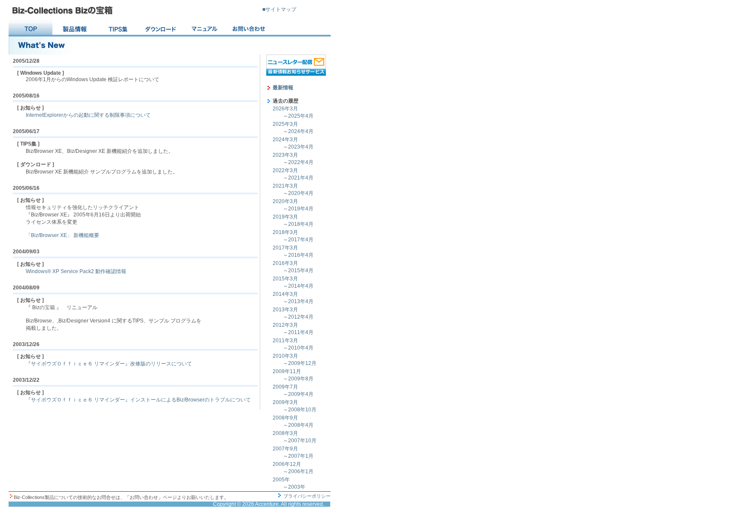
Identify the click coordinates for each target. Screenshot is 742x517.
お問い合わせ (249, 28)
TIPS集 (118, 28)
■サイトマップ (279, 9)
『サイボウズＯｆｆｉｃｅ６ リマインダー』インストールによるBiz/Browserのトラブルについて (138, 400)
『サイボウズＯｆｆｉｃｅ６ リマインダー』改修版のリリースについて (109, 364)
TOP (30, 28)
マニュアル (206, 28)
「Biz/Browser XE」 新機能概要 (62, 235)
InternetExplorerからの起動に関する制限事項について (88, 115)
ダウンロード (162, 28)
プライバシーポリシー (307, 496)
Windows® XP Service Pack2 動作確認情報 (76, 271)
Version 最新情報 (74, 28)
